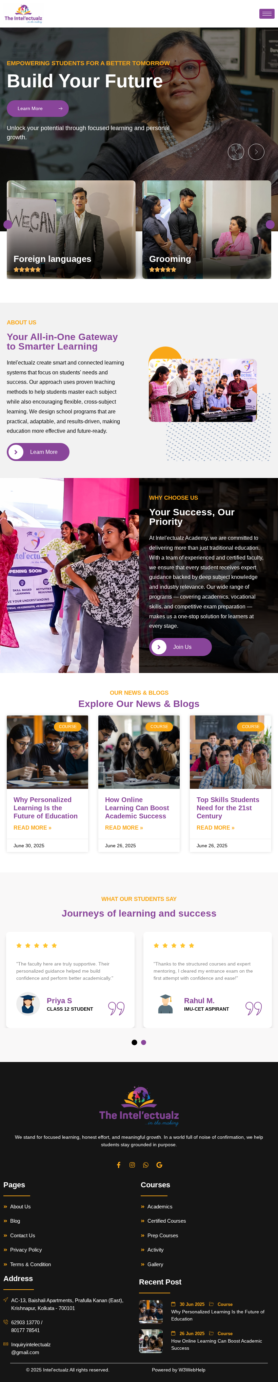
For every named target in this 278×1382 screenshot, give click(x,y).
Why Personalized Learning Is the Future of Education (46, 808)
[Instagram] (132, 1165)
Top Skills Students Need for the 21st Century (228, 808)
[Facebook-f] (119, 1165)
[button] (236, 152)
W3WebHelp (192, 1369)
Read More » (33, 828)
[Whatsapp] (146, 1165)
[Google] (159, 1165)
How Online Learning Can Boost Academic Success (137, 808)
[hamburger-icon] (267, 14)
